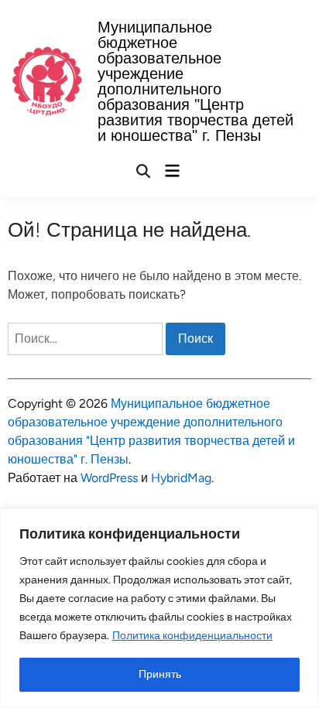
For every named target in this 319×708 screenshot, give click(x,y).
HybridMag (181, 477)
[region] (159, 608)
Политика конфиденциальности (192, 635)
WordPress (109, 477)
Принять (160, 674)
